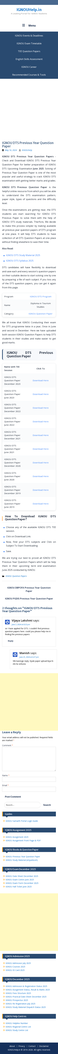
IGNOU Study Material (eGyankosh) (22, 860)
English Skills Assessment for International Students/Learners (29, 59)
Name (5, 775)
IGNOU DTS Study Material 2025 (23, 255)
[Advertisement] (29, 109)
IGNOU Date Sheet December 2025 (22, 876)
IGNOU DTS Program (40, 296)
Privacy (21, 1046)
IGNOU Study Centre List (17, 1030)
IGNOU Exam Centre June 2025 (20, 879)
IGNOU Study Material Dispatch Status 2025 (26, 1007)
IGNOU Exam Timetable (29, 43)
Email (5, 785)
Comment (7, 745)
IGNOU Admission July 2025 (18, 963)
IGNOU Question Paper (41, 313)
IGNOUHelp (27, 150)
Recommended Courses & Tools (29, 74)
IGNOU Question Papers (16, 576)
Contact (32, 1046)
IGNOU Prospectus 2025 (17, 1000)
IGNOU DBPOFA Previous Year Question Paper (29, 589)
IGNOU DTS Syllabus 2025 (20, 260)
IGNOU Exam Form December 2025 (22, 883)
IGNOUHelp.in (29, 9)
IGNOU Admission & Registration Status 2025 (26, 986)
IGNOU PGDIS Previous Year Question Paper (29, 598)
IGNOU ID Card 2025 (15, 970)
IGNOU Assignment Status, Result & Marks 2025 (28, 989)
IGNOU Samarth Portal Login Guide (22, 821)
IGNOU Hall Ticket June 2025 (19, 886)
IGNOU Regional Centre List (18, 1026)
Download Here (41, 380)
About (12, 1046)
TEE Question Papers (29, 51)
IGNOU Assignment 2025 (17, 837)
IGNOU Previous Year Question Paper (23, 856)
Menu (32, 25)
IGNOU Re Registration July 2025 (20, 1003)
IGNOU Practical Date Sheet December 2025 (26, 996)
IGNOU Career (29, 66)
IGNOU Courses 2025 (15, 966)
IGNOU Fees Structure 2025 (18, 993)
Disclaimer (44, 1046)
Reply (10, 640)
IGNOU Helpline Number (17, 1023)
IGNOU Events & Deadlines (29, 35)
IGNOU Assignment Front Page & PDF (23, 840)
